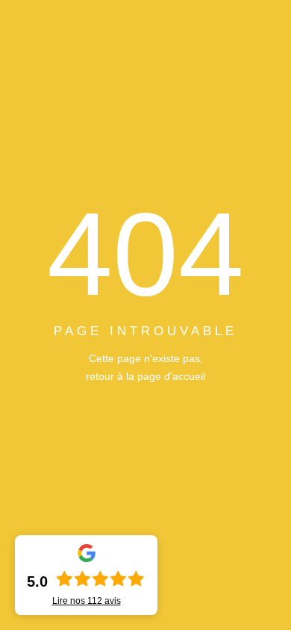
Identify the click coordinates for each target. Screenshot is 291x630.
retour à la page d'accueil (145, 376)
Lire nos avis (86, 601)
